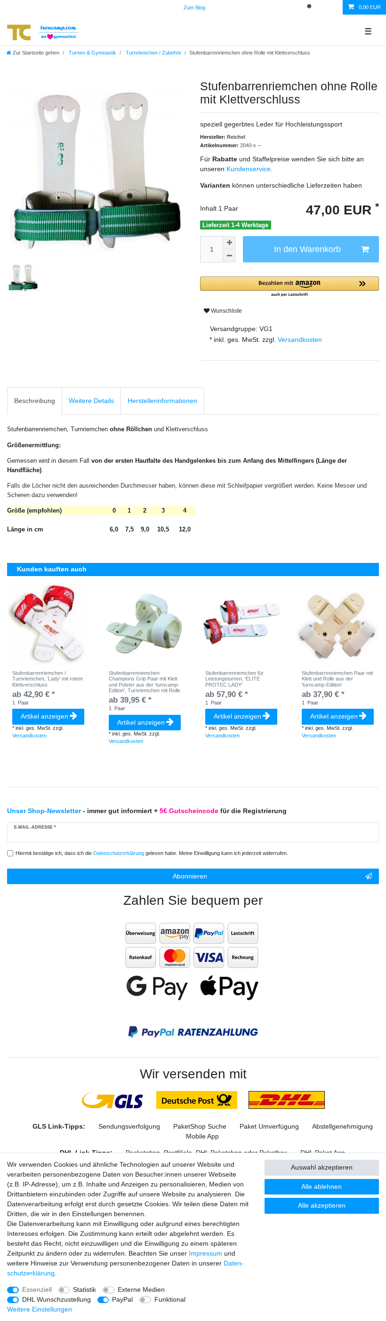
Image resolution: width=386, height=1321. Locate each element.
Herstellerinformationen (162, 400)
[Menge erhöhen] (229, 242)
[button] (289, 287)
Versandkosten (299, 339)
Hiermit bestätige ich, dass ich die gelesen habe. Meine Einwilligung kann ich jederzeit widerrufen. (152, 853)
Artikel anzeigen (44, 716)
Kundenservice (248, 169)
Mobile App (202, 1136)
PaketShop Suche (199, 1126)
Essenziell (37, 1289)
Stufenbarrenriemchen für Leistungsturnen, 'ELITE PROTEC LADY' (234, 679)
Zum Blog (194, 7)
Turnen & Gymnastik (91, 52)
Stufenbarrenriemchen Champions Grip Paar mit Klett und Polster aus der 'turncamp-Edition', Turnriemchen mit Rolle (144, 681)
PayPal (122, 1299)
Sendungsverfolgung (129, 1126)
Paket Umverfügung (269, 1126)
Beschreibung (34, 400)
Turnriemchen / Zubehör (152, 52)
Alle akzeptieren (322, 1205)
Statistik (84, 1289)
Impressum (205, 1253)
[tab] (34, 401)
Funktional (169, 1299)
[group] (48, 624)
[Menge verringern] (229, 255)
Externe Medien (141, 1289)
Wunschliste (225, 311)
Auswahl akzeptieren (322, 1167)
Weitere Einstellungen (39, 1309)
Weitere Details (91, 400)
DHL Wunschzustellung (56, 1299)
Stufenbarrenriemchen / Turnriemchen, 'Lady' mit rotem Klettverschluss (47, 679)
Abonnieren (190, 876)
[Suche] (310, 7)
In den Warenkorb (307, 249)
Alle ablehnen (321, 1186)
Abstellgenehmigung (342, 1126)
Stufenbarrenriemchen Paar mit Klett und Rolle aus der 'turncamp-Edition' (337, 679)
